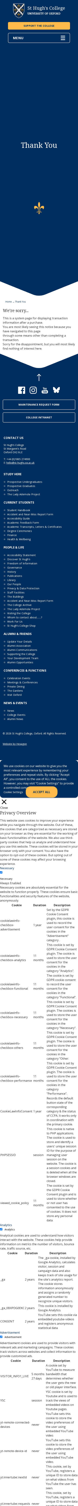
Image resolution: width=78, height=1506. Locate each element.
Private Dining (15, 686)
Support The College (39, 25)
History (11, 571)
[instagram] (33, 393)
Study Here (13, 474)
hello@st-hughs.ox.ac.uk (20, 462)
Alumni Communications (22, 650)
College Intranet (39, 417)
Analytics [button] (6, 1225)
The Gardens (15, 690)
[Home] (19, 17)
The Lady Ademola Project (23, 494)
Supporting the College (21, 654)
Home (8, 301)
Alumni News (15, 719)
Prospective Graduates (21, 486)
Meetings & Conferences (22, 682)
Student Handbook (18, 510)
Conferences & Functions (25, 670)
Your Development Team (22, 658)
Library (11, 580)
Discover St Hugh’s (18, 559)
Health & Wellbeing (19, 539)
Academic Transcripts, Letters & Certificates (34, 526)
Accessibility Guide (18, 518)
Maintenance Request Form (39, 404)
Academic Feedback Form (23, 522)
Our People (14, 584)
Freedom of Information (22, 563)
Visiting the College (19, 613)
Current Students (19, 502)
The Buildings (15, 596)
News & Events (15, 703)
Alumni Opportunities (20, 662)
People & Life (14, 547)
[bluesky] (56, 393)
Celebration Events (18, 678)
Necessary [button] (7, 868)
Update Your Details (19, 641)
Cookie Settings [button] (13, 792)
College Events (16, 715)
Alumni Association (19, 645)
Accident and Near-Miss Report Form (30, 514)
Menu (18, 38)
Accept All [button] (41, 792)
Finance (12, 535)
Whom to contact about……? (24, 617)
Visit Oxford (14, 695)
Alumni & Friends (18, 634)
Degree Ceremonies (19, 531)
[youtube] (44, 393)
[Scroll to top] (39, 378)
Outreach (13, 490)
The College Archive (19, 605)
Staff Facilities (16, 592)
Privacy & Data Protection (23, 588)
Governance (14, 567)
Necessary (6, 878)
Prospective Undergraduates (24, 482)
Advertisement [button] (10, 1333)
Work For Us (15, 621)
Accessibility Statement (21, 555)
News (10, 710)
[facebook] (21, 393)
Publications (14, 576)
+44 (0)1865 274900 (18, 459)
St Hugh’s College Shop (21, 625)
